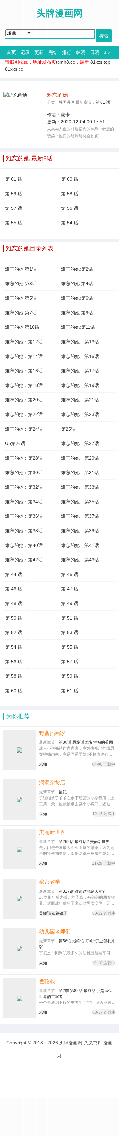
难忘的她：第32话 (24, 487)
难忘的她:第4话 (77, 283)
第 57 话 (13, 208)
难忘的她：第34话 (24, 501)
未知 (43, 764)
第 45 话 (69, 574)
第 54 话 (69, 222)
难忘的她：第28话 (24, 458)
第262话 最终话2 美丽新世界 (84, 841)
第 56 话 (69, 208)
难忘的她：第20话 (24, 399)
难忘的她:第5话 (21, 298)
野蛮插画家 (52, 733)
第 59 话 (13, 193)
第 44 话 (13, 574)
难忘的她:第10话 (22, 327)
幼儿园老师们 (55, 931)
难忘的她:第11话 (78, 327)
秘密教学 (49, 882)
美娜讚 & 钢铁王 (53, 913)
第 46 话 (13, 588)
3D (107, 52)
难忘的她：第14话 (24, 356)
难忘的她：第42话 (24, 559)
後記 (63, 792)
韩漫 (80, 52)
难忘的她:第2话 (77, 269)
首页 (11, 52)
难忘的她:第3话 (21, 283)
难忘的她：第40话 (24, 545)
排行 (66, 52)
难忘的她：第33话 (80, 487)
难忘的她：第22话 (24, 414)
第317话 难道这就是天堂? (82, 891)
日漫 (94, 52)
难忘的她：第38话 (24, 530)
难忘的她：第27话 (80, 443)
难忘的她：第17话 (80, 370)
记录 (25, 52)
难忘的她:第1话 (21, 269)
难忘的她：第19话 (80, 385)
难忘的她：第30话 (24, 472)
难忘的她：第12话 (24, 341)
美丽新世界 (52, 832)
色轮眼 (47, 981)
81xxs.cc (14, 69)
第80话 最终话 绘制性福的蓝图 (86, 742)
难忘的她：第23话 (80, 414)
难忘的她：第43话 (80, 559)
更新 (39, 52)
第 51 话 (69, 618)
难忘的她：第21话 (80, 399)
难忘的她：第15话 (80, 356)
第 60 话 (69, 179)
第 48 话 (13, 603)
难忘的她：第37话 (80, 516)
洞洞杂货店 (52, 782)
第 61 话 (103, 102)
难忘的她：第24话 (24, 429)
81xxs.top (100, 62)
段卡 (65, 114)
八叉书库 (93, 1042)
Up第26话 (15, 443)
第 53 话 (69, 632)
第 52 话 (13, 632)
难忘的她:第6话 (77, 298)
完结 (53, 52)
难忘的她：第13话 (80, 341)
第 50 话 (13, 618)
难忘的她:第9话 (77, 312)
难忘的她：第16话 (24, 370)
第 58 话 (69, 193)
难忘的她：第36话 (24, 516)
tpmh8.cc (65, 62)
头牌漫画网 (70, 1042)
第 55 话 (13, 222)
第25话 (68, 429)
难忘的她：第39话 (80, 530)
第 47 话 (69, 588)
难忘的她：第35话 (80, 501)
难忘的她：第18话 (24, 385)
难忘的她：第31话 (80, 472)
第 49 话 (69, 603)
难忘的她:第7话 (21, 312)
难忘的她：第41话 (80, 545)
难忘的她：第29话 (80, 458)
